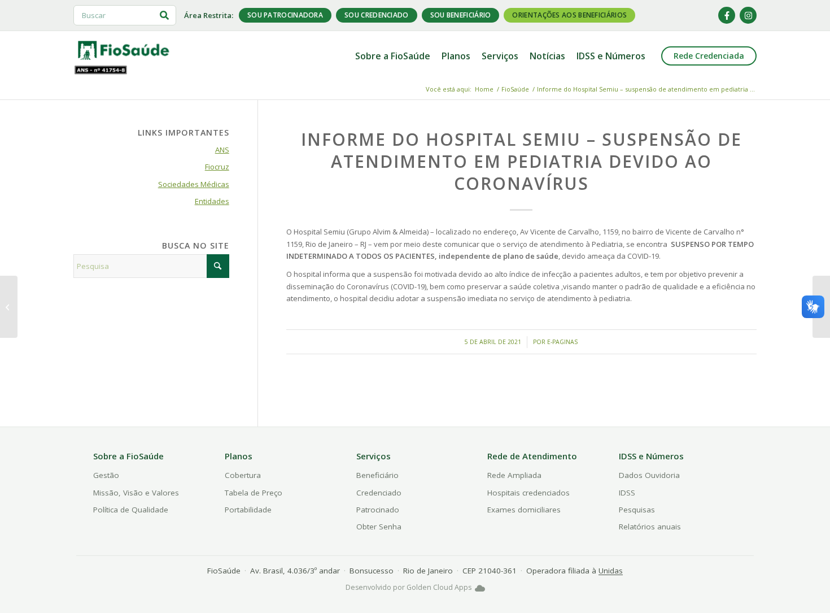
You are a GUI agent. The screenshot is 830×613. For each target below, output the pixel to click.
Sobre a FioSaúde (128, 456)
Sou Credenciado (376, 15)
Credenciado (378, 493)
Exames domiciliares (524, 510)
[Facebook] (726, 15)
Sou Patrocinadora (285, 15)
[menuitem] (393, 56)
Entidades (212, 201)
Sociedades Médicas (193, 184)
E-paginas (562, 342)
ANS (222, 150)
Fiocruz (217, 167)
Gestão (106, 475)
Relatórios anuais (650, 526)
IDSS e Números (651, 456)
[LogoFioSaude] (123, 49)
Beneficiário (377, 475)
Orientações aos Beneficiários (569, 15)
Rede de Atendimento (532, 456)
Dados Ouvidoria (649, 475)
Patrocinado (377, 510)
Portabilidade (248, 510)
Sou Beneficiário (460, 15)
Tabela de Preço (253, 493)
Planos (238, 456)
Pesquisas (637, 510)
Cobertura (243, 475)
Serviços (373, 456)
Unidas (611, 571)
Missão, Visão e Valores (136, 493)
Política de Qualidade (130, 510)
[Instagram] (748, 15)
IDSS (627, 493)
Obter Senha (378, 526)
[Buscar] (164, 15)
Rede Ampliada (514, 475)
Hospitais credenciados (528, 493)
